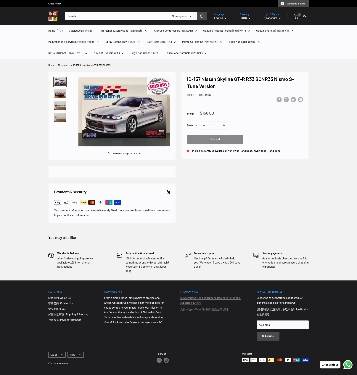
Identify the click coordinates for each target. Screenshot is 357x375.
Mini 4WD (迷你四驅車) (107, 53)
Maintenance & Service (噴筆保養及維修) (71, 41)
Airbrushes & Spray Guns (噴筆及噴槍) (121, 30)
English (53, 354)
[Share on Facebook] (279, 99)
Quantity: (192, 125)
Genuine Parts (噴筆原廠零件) (273, 30)
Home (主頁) (55, 30)
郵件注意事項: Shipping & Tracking (68, 314)
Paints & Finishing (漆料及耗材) (200, 41)
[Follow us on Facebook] (159, 360)
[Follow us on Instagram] (166, 360)
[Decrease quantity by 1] (204, 125)
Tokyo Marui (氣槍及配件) (144, 53)
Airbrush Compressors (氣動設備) (173, 30)
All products (64, 65)
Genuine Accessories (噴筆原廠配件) (224, 30)
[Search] (202, 16)
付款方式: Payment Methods (64, 319)
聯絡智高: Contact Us (60, 303)
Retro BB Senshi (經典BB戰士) (65, 53)
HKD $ (72, 354)
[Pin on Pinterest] (286, 99)
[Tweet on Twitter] (293, 99)
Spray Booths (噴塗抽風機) (121, 41)
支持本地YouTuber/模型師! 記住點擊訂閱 (204, 309)
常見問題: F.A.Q (57, 308)
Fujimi (190, 95)
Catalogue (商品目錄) (81, 30)
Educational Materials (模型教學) (183, 53)
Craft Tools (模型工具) (159, 41)
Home (51, 65)
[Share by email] (300, 99)
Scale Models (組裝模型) (242, 41)
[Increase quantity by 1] (224, 125)
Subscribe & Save (296, 3)
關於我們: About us (59, 297)
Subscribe (268, 336)
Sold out (215, 139)
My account (270, 18)
